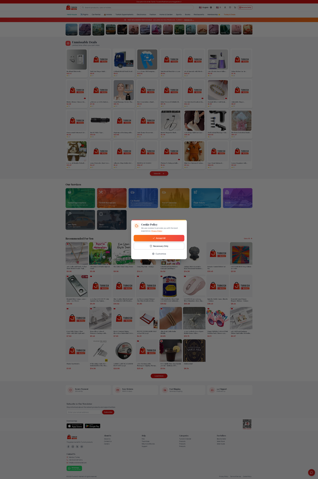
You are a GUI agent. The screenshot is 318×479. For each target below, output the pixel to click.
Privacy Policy (156, 231)
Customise (161, 253)
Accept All (160, 238)
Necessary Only (160, 246)
